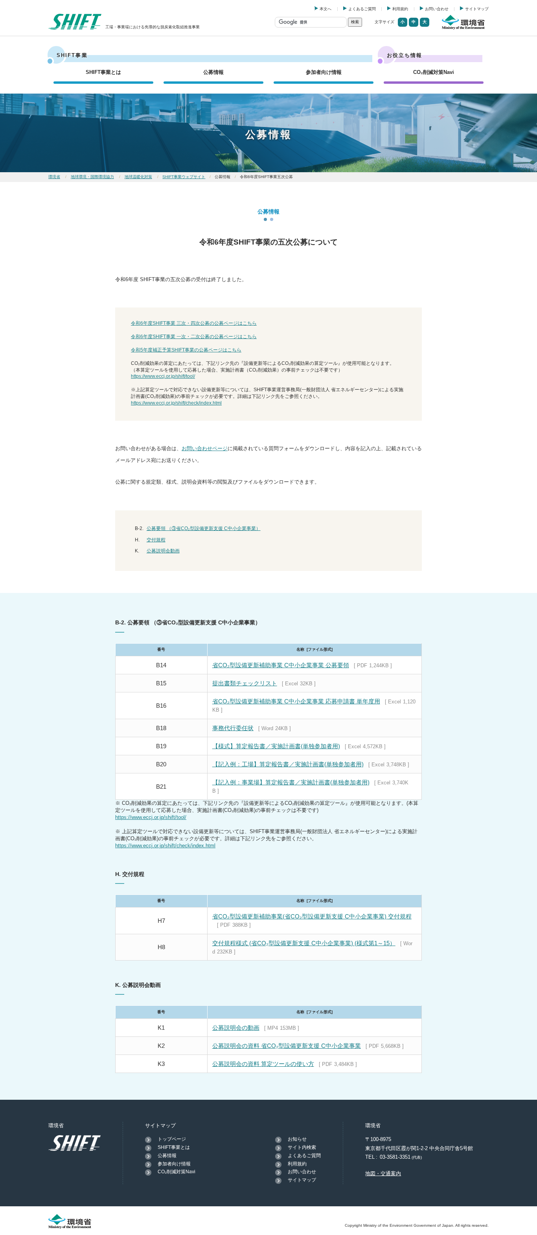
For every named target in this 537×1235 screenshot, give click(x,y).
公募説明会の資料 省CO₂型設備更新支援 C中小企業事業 (286, 1045)
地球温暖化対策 (138, 177)
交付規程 (156, 540)
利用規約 (400, 9)
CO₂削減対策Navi (433, 72)
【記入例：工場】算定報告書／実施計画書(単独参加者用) (288, 764)
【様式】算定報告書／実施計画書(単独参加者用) (276, 746)
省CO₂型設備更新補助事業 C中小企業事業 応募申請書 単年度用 (296, 701)
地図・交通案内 (383, 1173)
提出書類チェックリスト (244, 683)
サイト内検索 (302, 1147)
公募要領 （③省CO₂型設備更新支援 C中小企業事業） (204, 528)
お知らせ (297, 1139)
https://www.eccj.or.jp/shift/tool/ (163, 376)
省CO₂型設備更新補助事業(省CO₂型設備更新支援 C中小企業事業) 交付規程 (312, 916)
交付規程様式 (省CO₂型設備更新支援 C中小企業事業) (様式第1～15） (303, 943)
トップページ (172, 1139)
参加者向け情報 (324, 72)
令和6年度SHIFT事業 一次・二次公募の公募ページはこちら (194, 336)
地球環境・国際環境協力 (92, 177)
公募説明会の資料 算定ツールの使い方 (263, 1063)
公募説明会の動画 (235, 1027)
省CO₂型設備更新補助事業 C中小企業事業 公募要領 (280, 665)
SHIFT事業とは (103, 72)
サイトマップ (477, 9)
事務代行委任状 (233, 728)
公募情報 (213, 72)
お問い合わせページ (205, 448)
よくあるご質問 (362, 9)
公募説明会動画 (163, 551)
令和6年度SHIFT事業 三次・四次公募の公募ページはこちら (194, 323)
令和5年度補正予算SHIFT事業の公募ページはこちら (186, 350)
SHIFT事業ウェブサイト (183, 177)
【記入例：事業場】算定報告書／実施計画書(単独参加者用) (291, 782)
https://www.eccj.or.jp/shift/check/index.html (176, 403)
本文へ (325, 9)
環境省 (54, 177)
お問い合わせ (437, 9)
